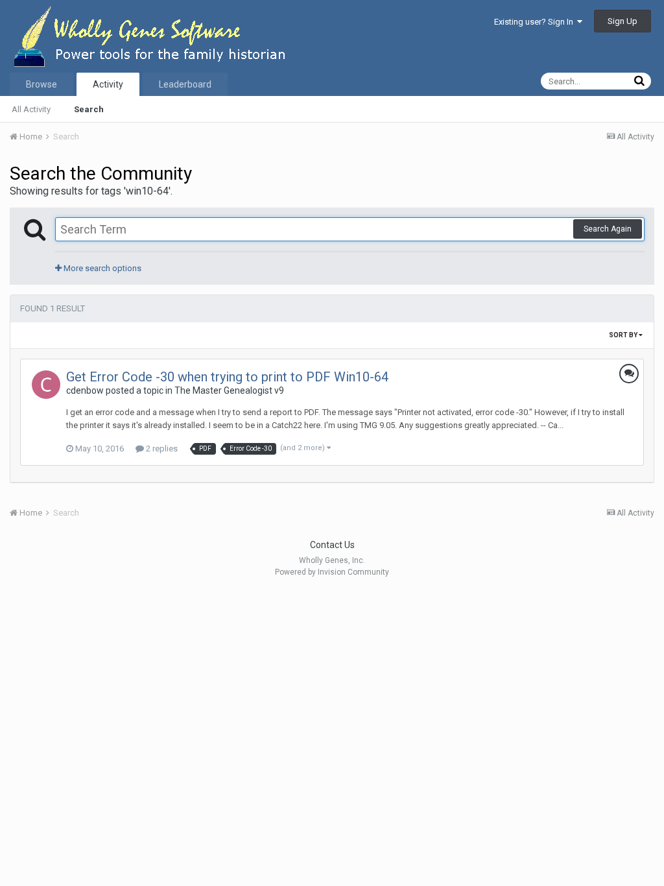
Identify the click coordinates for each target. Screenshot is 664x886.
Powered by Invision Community (332, 572)
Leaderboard (185, 84)
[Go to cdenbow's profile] (46, 384)
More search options (101, 268)
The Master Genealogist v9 (229, 390)
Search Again (608, 228)
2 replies (161, 448)
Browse (41, 84)
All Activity (31, 109)
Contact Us (332, 545)
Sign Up (622, 21)
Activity (108, 84)
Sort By (624, 335)
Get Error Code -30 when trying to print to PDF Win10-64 (227, 377)
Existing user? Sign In (535, 22)
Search (89, 109)
